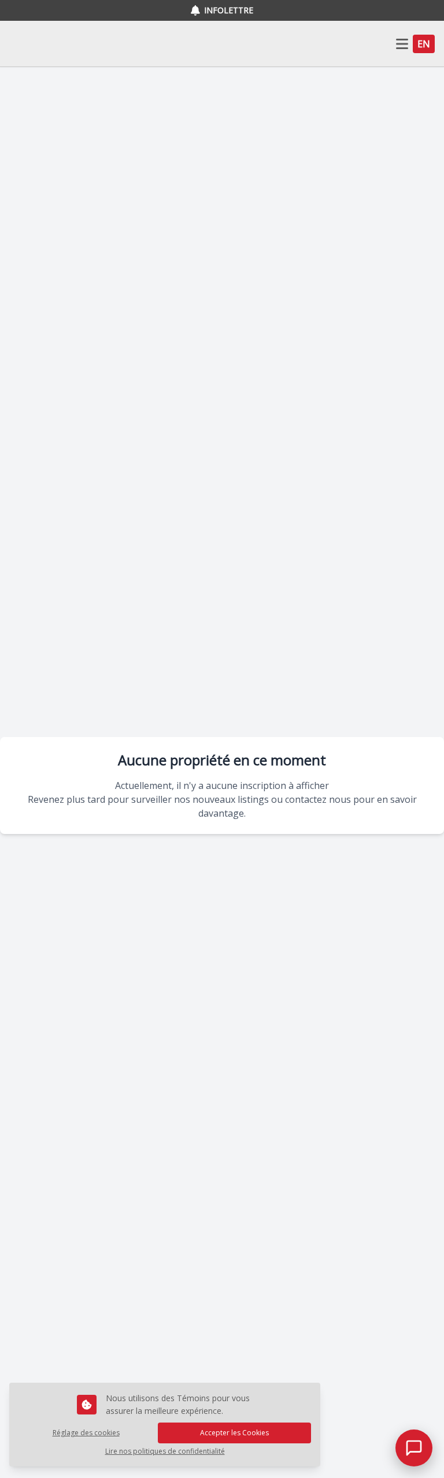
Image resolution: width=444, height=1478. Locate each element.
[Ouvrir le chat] (413, 1447)
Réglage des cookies (86, 1433)
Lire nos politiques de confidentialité (165, 1451)
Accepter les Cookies (234, 1433)
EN (423, 44)
